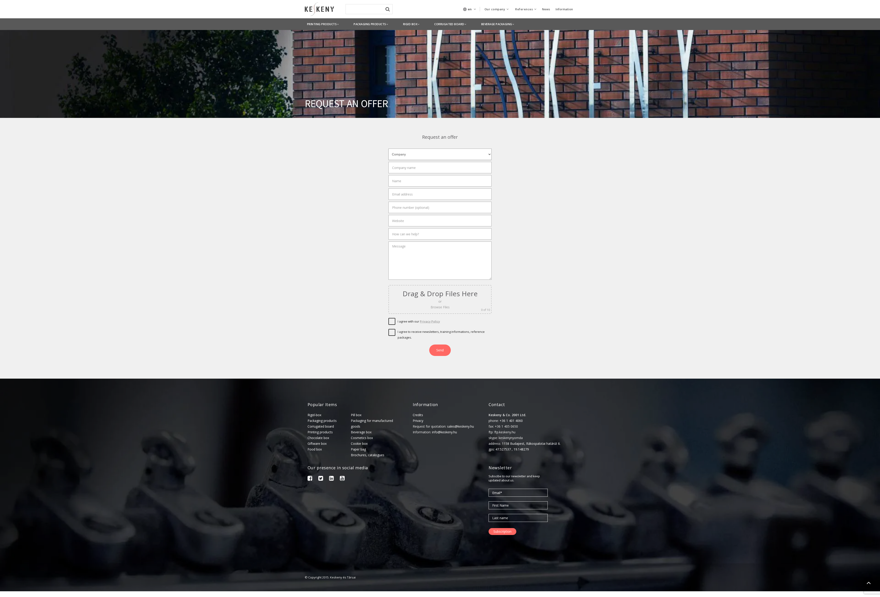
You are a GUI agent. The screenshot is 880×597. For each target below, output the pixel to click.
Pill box (356, 415)
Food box (315, 449)
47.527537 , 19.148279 (512, 449)
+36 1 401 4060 (511, 420)
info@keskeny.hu (444, 432)
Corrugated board (321, 426)
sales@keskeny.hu (460, 426)
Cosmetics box (362, 438)
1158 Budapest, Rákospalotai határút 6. (531, 443)
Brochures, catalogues (367, 455)
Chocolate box (318, 438)
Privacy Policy (430, 321)
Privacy (418, 420)
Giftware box (317, 443)
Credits (418, 415)
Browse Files (440, 307)
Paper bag (358, 449)
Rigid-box (314, 415)
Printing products (320, 432)
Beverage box (361, 432)
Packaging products (322, 420)
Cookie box (359, 443)
